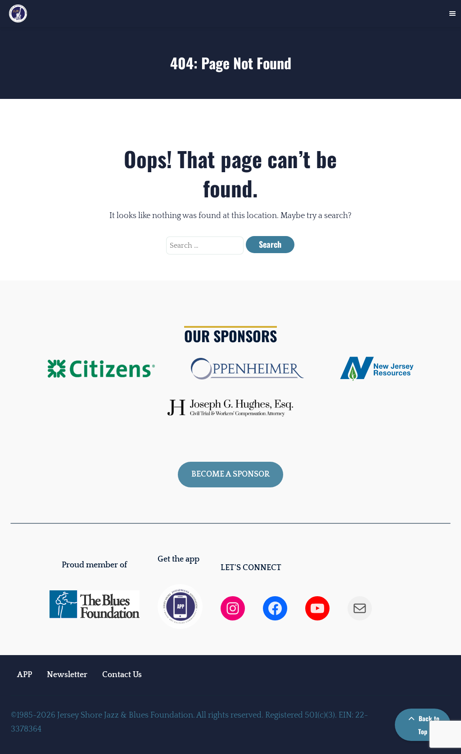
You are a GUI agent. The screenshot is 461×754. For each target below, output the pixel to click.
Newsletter (67, 674)
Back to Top (428, 725)
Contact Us (122, 674)
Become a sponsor (230, 474)
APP (24, 674)
